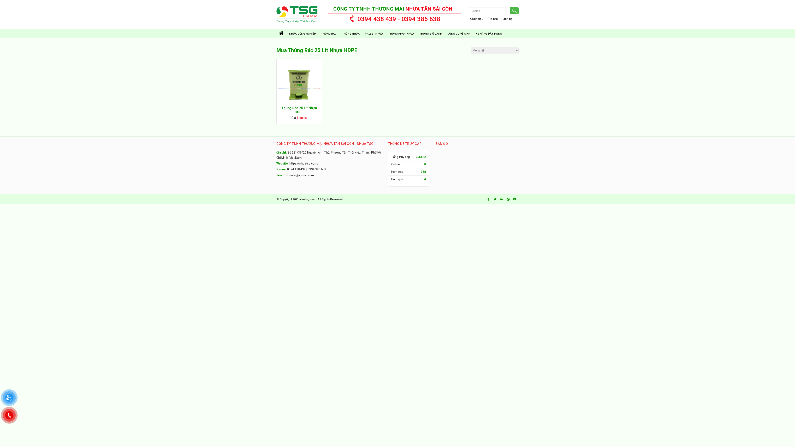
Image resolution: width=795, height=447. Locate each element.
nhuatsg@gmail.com (300, 175)
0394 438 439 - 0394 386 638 (398, 19)
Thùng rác (329, 33)
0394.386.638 (317, 169)
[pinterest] (508, 199)
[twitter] (495, 199)
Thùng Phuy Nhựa (401, 33)
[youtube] (515, 199)
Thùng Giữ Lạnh (430, 33)
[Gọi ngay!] (493, 10)
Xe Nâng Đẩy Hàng (489, 33)
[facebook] (488, 199)
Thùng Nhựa (351, 33)
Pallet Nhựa (374, 33)
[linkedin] (501, 199)
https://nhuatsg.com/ (304, 163)
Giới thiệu (476, 18)
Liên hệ (507, 18)
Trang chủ (281, 33)
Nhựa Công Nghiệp (302, 33)
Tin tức (493, 18)
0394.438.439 (296, 169)
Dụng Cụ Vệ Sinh (459, 33)
